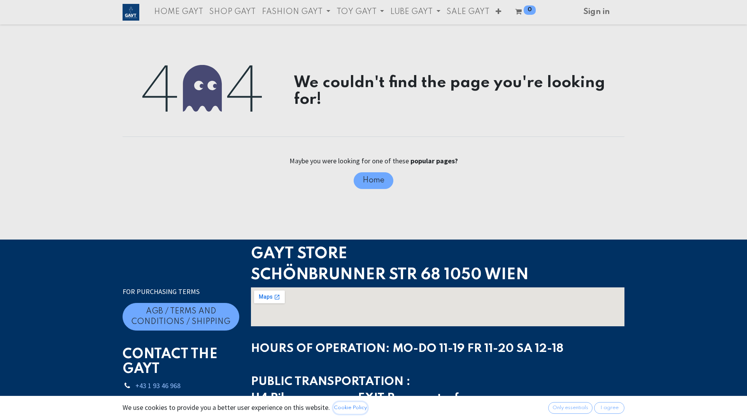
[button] (498, 12)
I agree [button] (609, 407)
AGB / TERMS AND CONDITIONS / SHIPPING (181, 317)
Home (373, 180)
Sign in (596, 12)
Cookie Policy (350, 407)
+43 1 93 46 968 (158, 385)
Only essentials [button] (570, 407)
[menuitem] (178, 12)
